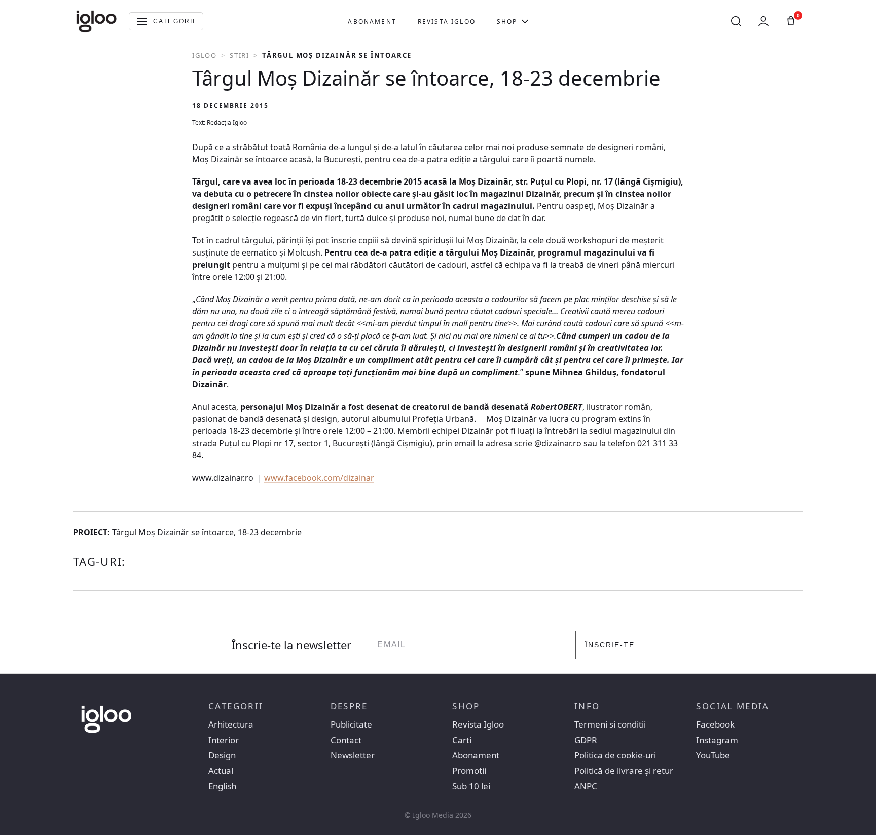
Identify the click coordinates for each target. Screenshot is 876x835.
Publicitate (351, 724)
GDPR (585, 740)
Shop (507, 21)
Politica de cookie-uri (615, 755)
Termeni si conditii (610, 724)
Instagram (717, 740)
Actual (220, 770)
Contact (346, 740)
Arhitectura (230, 724)
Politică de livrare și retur (623, 770)
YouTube (713, 755)
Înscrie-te (610, 645)
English (222, 786)
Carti (461, 740)
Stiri (239, 55)
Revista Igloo (447, 21)
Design (222, 755)
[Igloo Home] (96, 21)
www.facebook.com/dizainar (319, 477)
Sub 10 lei (471, 786)
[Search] (736, 21)
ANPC (585, 786)
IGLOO (204, 55)
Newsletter (353, 755)
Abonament (372, 21)
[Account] (763, 21)
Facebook (715, 724)
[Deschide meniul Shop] (525, 21)
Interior (223, 740)
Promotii (469, 770)
